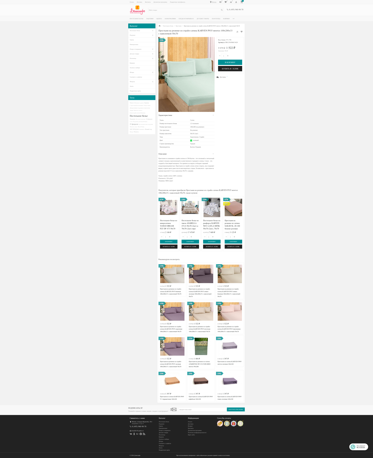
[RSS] (144, 434)
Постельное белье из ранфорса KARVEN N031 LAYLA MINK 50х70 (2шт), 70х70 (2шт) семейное (211, 226)
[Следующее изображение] (176, 207)
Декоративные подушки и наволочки (140, 108)
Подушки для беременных (140, 121)
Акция (131, 110)
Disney (131, 132)
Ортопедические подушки (146, 124)
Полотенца (216, 19)
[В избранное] (241, 31)
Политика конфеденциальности (197, 432)
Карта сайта (191, 435)
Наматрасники (170, 19)
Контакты (148, 2)
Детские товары (203, 19)
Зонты (131, 86)
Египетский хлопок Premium (137, 113)
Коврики (226, 19)
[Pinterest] (141, 434)
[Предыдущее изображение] (161, 207)
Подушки (149, 19)
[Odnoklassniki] (134, 434)
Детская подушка (140, 119)
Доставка (139, 2)
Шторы (132, 72)
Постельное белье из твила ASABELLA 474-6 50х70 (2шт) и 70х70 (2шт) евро (190, 224)
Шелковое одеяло (139, 103)
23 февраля (134, 124)
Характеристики (165, 115)
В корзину (230, 62)
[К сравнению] (237, 31)
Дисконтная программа (160, 2)
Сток (131, 121)
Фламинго (142, 129)
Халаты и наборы (135, 68)
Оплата (132, 2)
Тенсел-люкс (147, 105)
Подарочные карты (135, 91)
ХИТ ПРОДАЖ (134, 129)
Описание (162, 153)
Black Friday (141, 127)
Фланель (136, 132)
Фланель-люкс (133, 127)
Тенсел (132, 103)
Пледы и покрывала (186, 19)
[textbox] (186, 10)
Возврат (190, 426)
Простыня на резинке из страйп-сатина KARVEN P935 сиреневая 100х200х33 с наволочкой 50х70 (171, 328)
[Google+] (137, 434)
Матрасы (132, 81)
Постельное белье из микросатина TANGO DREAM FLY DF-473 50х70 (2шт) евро (168, 226)
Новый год (148, 129)
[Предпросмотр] (169, 207)
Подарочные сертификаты (177, 2)
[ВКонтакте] (131, 434)
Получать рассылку (235, 409)
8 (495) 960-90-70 (236, 9)
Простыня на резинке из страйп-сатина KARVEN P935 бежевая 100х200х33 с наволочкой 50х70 (171, 291)
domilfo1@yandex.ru (138, 431)
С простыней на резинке (136, 105)
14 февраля (149, 119)
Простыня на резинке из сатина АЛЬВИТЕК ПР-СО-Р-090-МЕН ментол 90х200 (199, 363)
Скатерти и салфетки (136, 77)
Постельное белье (136, 19)
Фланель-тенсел (138, 110)
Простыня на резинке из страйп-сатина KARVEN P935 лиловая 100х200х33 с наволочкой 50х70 (171, 363)
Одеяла (159, 19)
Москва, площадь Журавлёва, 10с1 (142, 422)
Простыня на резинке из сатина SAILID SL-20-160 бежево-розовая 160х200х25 (232, 226)
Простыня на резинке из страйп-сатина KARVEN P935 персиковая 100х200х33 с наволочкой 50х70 (228, 328)
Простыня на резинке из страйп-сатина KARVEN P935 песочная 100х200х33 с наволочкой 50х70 (199, 328)
